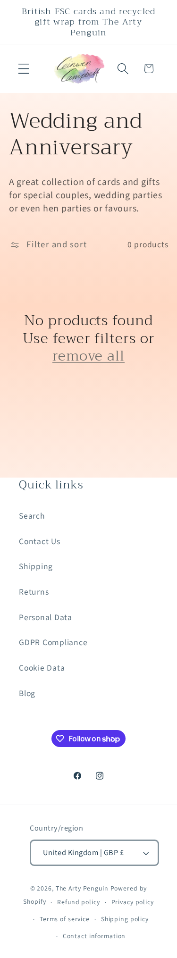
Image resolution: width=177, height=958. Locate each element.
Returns (34, 592)
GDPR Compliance (53, 642)
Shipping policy (125, 919)
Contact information (94, 936)
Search (32, 516)
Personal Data (45, 617)
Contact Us (39, 541)
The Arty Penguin (82, 888)
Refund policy (78, 902)
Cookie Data (42, 668)
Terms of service (65, 919)
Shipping (36, 566)
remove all (88, 356)
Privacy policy (132, 902)
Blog (27, 693)
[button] (24, 69)
